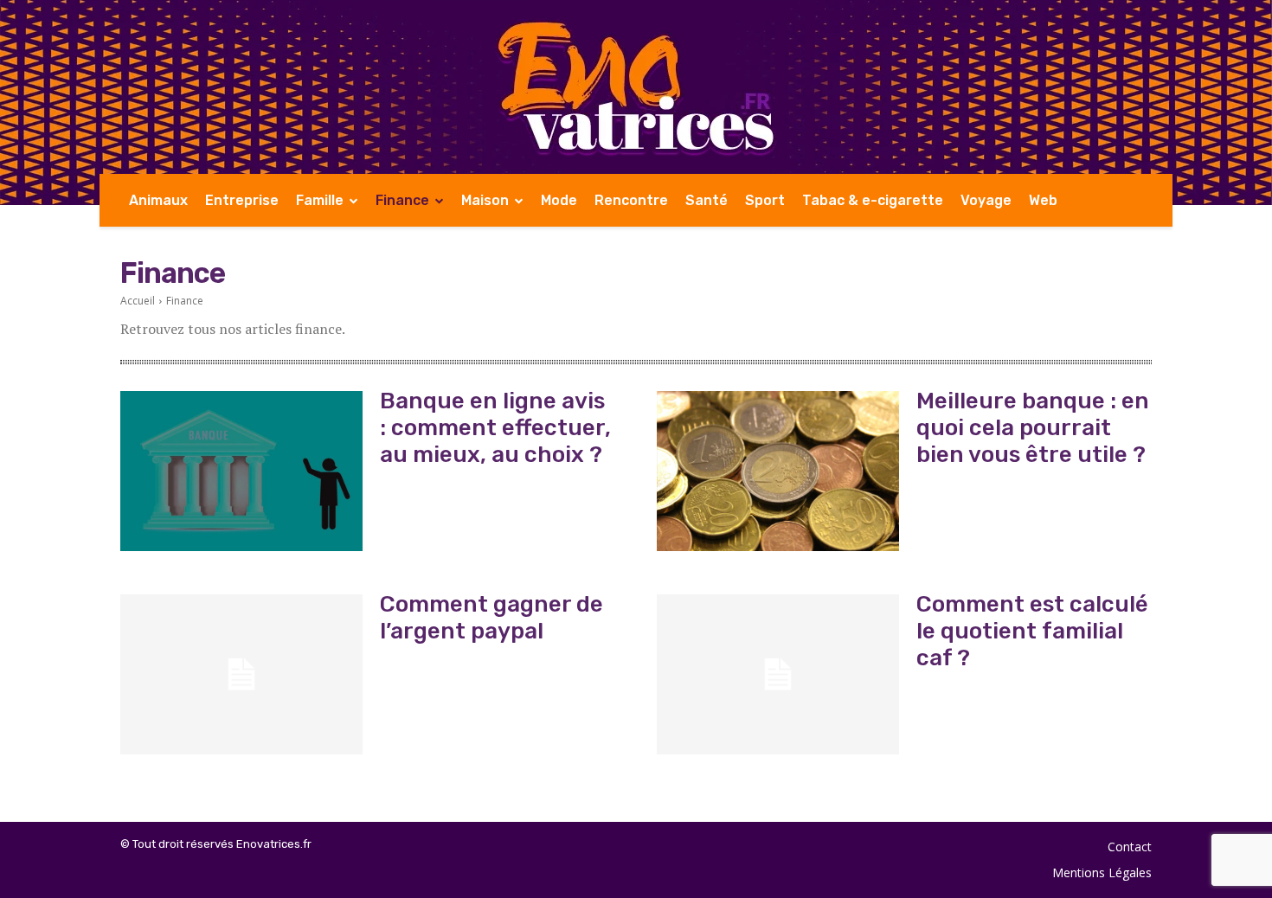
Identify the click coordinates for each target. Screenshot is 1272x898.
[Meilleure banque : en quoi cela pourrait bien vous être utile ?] (778, 471)
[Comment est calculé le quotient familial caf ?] (778, 674)
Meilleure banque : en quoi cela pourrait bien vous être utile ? (1032, 428)
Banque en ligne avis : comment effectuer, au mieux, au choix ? (495, 428)
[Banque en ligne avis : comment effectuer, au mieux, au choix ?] (241, 471)
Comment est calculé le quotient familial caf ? (1032, 631)
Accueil (137, 300)
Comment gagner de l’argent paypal (491, 618)
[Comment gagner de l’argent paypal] (241, 674)
